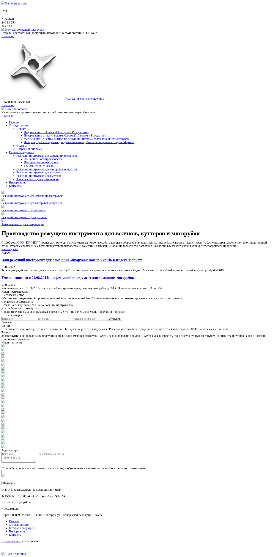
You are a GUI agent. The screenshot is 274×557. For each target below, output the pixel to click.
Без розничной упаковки (39, 165)
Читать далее (9, 249)
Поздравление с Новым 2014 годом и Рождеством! (56, 132)
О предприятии (19, 524)
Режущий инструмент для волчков (38, 172)
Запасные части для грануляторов (37, 179)
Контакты (15, 534)
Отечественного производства (43, 159)
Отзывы (21, 145)
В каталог (7, 36)
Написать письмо (16, 3)
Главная (14, 521)
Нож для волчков (16, 109)
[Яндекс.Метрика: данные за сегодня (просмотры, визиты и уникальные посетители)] (13, 554)
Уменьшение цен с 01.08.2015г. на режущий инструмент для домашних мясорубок (76, 138)
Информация (17, 531)
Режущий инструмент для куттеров (39, 175)
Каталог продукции (21, 528)
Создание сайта (11, 541)
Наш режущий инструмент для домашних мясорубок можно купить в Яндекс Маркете (79, 142)
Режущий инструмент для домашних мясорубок (47, 155)
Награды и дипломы (29, 148)
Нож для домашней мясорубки (24, 29)
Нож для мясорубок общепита (84, 98)
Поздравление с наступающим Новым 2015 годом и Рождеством (65, 135)
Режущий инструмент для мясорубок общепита (46, 169)
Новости (21, 128)
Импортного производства (41, 162)
